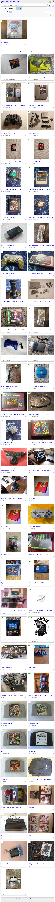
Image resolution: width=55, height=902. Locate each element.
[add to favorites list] (2, 44)
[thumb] (4, 12)
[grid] (7, 12)
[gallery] (10, 12)
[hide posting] (25, 44)
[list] (2, 12)
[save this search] (53, 5)
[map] (12, 12)
